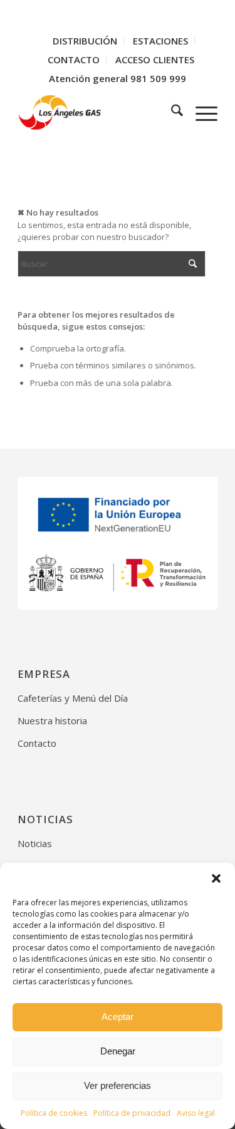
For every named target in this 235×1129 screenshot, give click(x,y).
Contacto (37, 743)
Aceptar (117, 1016)
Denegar (117, 1051)
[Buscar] (171, 112)
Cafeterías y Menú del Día (73, 698)
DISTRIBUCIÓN (85, 40)
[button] (216, 878)
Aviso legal (196, 1113)
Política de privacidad (131, 1113)
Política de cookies (54, 1113)
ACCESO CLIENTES (154, 59)
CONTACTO (74, 59)
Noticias (35, 843)
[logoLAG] (97, 112)
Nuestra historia (52, 720)
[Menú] (200, 112)
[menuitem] (85, 41)
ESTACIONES (160, 40)
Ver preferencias (117, 1085)
